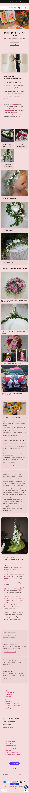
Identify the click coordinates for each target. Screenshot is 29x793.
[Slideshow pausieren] (27, 49)
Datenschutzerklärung (11, 788)
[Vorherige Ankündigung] (2, 4)
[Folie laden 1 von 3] (13, 50)
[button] (2, 7)
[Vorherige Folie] (10, 49)
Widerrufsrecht (20, 788)
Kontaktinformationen (12, 790)
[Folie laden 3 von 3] (16, 50)
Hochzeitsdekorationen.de (14, 786)
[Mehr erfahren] (8, 664)
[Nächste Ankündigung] (26, 4)
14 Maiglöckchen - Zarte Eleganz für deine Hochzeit (13, 332)
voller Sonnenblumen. (14, 600)
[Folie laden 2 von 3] (14, 50)
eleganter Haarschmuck (9, 198)
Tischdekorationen (8, 262)
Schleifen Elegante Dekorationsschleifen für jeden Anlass (13, 394)
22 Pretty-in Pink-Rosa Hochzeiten (11, 363)
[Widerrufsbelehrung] (9, 637)
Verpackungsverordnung (9, 435)
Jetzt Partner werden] (10, 652)
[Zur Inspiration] (8, 678)
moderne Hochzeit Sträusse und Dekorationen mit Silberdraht (14, 301)
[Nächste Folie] (18, 49)
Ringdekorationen (8, 230)
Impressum (20, 790)
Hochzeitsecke (14, 43)
